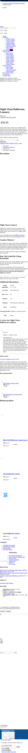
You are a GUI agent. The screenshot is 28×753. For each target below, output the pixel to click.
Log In (4, 7)
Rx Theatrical (8, 50)
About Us (11, 562)
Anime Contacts (10, 41)
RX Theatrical (17, 236)
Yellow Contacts (10, 60)
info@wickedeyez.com (8, 593)
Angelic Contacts (10, 39)
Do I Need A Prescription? (15, 555)
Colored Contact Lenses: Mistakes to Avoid (10, 575)
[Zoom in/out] (0, 727)
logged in (8, 359)
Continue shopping (6, 750)
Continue (8, 611)
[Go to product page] (15, 379)
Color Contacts (6, 548)
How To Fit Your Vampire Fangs (17, 557)
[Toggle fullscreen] (2, 727)
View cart (3, 611)
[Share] (3, 727)
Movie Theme (9, 47)
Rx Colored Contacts (8, 72)
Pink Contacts (9, 63)
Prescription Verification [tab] (9, 150)
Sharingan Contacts (11, 46)
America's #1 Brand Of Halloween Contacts (14, 3)
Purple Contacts (10, 61)
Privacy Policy (12, 558)
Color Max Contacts (11, 70)
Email (20, 143)
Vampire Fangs (6, 75)
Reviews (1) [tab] (6, 148)
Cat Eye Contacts (10, 40)
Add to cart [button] (6, 445)
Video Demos (9, 48)
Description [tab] (6, 146)
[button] (1, 26)
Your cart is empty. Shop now (9, 751)
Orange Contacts (10, 64)
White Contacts (10, 57)
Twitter (7, 143)
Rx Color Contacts (7, 549)
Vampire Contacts (10, 44)
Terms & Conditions (14, 559)
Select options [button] (6, 539)
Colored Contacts (7, 65)
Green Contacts (10, 55)
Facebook (2, 143)
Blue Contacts (9, 54)
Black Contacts (10, 58)
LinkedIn (11, 143)
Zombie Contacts (10, 43)
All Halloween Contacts (9, 545)
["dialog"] (14, 741)
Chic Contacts (9, 68)
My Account (6, 74)
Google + (16, 143)
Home (4, 36)
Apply (18, 746)
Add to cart (3, 141)
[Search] (15, 28)
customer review (4, 117)
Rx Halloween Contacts (9, 546)
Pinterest (11, 583)
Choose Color (6, 51)
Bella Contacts (9, 67)
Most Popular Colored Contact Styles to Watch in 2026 (13, 573)
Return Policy (12, 561)
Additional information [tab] (8, 147)
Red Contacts (9, 53)
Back (7, 658)
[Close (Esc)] (5, 727)
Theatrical (5, 37)
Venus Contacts (10, 71)
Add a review (12, 117)
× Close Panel (4, 725)
